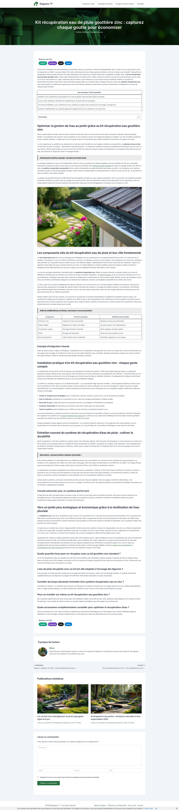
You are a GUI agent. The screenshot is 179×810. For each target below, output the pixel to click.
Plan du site (132, 805)
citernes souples (105, 275)
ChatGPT (43, 63)
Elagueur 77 (46, 3)
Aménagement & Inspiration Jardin (63, 722)
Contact (140, 805)
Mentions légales (100, 805)
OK (156, 808)
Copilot (68, 63)
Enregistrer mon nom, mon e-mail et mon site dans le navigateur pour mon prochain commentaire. (69, 777)
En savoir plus (148, 808)
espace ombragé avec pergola (72, 416)
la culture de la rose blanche (121, 545)
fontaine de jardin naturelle (101, 166)
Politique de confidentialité (116, 805)
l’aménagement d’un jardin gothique (49, 548)
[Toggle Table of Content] (138, 117)
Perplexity (52, 63)
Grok (60, 63)
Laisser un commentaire (44, 722)
